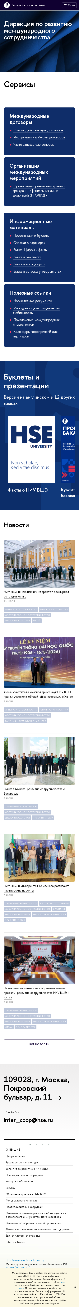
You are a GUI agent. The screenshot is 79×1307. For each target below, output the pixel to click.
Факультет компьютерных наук (25, 720)
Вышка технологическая (49, 914)
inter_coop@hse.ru (28, 1120)
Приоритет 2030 (43, 817)
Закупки (11, 1188)
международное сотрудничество (27, 615)
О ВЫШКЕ (13, 1149)
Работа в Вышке (15, 1242)
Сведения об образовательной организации (33, 1223)
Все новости (39, 1044)
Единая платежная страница (23, 1235)
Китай (37, 620)
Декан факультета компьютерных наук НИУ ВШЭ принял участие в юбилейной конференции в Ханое (38, 694)
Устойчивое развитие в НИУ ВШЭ (27, 1168)
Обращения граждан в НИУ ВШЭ (26, 1194)
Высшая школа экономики (28, 5)
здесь (62, 1282)
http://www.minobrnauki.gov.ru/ (25, 1260)
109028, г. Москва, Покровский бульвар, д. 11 (37, 1088)
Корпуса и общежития (20, 1181)
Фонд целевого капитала (21, 1200)
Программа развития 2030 (21, 806)
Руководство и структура (22, 1162)
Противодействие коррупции (24, 1207)
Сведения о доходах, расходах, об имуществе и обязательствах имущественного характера (36, 1214)
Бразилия (59, 909)
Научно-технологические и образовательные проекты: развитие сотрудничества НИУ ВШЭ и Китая (36, 992)
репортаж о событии (54, 609)
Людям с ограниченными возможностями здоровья (38, 1229)
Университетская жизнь (21, 609)
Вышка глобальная (17, 620)
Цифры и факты (15, 1156)
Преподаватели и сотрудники (25, 1175)
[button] (30, 1144)
